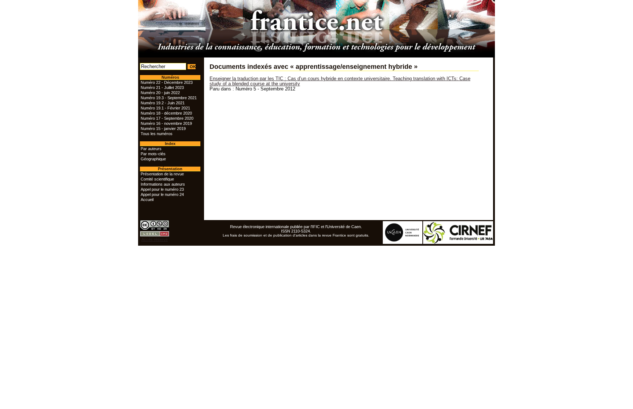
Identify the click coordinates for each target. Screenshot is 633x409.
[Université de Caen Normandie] (403, 242)
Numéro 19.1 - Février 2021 (165, 108)
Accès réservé (154, 239)
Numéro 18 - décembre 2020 (166, 113)
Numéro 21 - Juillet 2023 (162, 87)
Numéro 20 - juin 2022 (160, 92)
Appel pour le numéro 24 (162, 194)
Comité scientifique (157, 179)
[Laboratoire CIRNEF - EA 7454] (458, 242)
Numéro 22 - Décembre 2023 (167, 82)
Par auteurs (151, 148)
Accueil (147, 199)
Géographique (153, 159)
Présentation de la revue (162, 174)
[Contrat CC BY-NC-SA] (154, 229)
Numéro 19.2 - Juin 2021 (163, 103)
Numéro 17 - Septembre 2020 (167, 118)
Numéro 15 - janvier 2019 (163, 128)
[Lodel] (154, 235)
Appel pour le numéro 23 (162, 189)
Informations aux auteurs (163, 184)
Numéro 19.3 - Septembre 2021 (169, 98)
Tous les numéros (157, 133)
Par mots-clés (153, 154)
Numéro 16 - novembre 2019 (166, 123)
